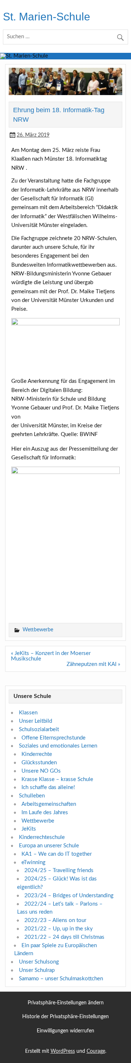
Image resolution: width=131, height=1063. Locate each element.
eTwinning (33, 862)
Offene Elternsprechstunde (53, 738)
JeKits (28, 829)
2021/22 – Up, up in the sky (58, 928)
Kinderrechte (36, 754)
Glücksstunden (39, 762)
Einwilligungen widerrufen (65, 1031)
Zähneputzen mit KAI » (93, 664)
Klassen (28, 712)
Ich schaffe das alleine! (48, 787)
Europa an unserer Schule (49, 845)
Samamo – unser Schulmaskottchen (61, 978)
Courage (96, 1051)
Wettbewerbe (38, 629)
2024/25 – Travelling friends (59, 870)
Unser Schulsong (39, 962)
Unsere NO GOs (41, 771)
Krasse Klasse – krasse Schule (57, 779)
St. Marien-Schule (46, 16)
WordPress (63, 1051)
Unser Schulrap (37, 970)
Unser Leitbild (35, 721)
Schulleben (32, 796)
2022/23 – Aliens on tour (55, 920)
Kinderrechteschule (42, 837)
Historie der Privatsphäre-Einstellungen (65, 1017)
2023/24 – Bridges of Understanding (69, 895)
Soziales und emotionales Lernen (58, 746)
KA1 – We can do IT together (56, 854)
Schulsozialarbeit (39, 729)
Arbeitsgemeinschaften (48, 804)
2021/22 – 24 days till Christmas (64, 937)
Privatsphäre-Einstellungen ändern (66, 1003)
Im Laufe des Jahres (44, 812)
